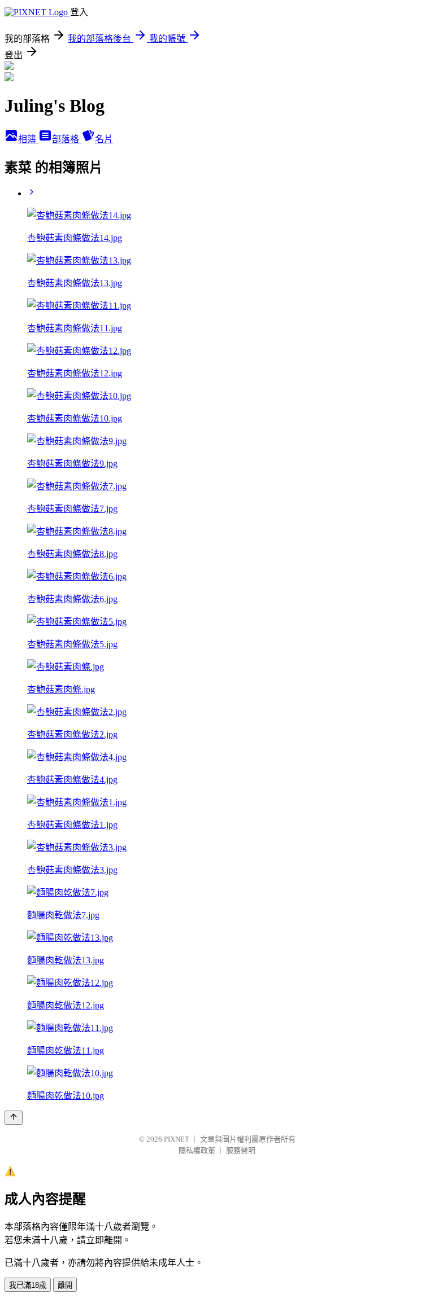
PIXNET (176, 1139)
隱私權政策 (197, 1150)
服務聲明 (240, 1150)
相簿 (28, 139)
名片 (104, 139)
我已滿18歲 (27, 1285)
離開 (65, 1285)
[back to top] (14, 1118)
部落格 (66, 139)
